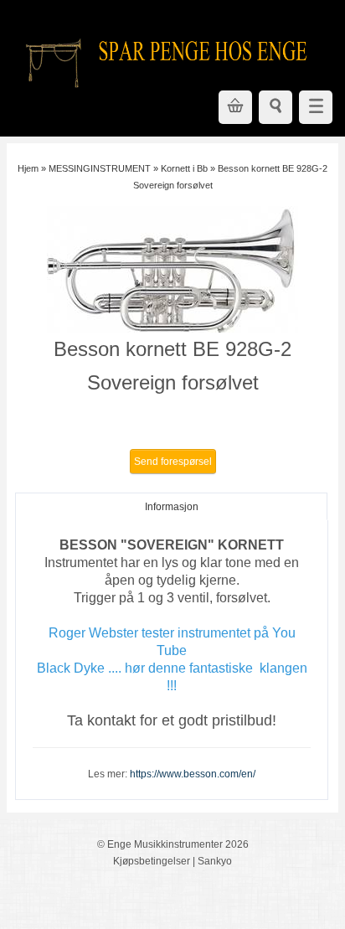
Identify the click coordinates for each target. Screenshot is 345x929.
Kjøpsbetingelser (151, 861)
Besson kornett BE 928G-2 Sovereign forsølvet (172, 366)
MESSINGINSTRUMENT (100, 168)
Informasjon (171, 507)
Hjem (28, 168)
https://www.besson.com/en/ (192, 774)
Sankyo (215, 861)
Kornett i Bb (184, 168)
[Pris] (172, 423)
